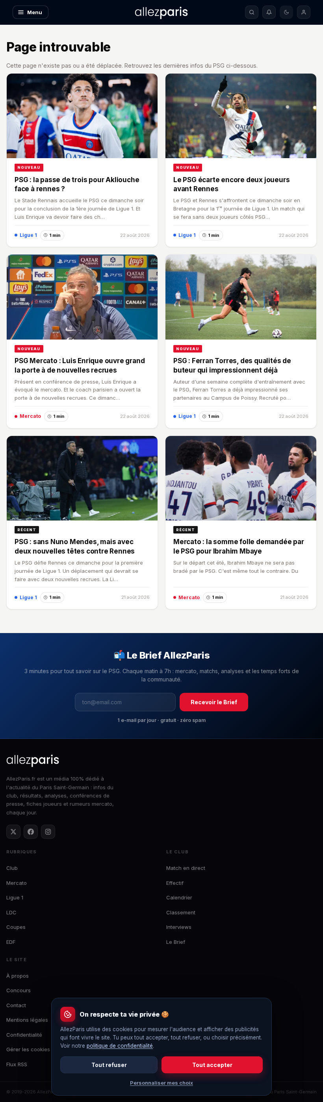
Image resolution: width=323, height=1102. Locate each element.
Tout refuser (109, 1064)
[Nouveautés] (269, 12)
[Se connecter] (303, 12)
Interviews (178, 927)
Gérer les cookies (28, 1049)
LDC (11, 912)
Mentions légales (27, 1020)
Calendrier (179, 897)
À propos (17, 976)
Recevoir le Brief (214, 702)
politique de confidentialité (120, 1046)
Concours (18, 990)
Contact (16, 1005)
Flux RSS (16, 1064)
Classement (180, 912)
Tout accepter (212, 1064)
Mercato (16, 883)
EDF (10, 942)
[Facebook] (31, 832)
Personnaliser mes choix (161, 1083)
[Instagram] (48, 832)
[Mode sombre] (286, 12)
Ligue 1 (14, 897)
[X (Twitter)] (13, 832)
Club (12, 868)
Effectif (175, 883)
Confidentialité (24, 1035)
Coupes (16, 927)
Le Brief (175, 942)
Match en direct (185, 868)
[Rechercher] (251, 12)
